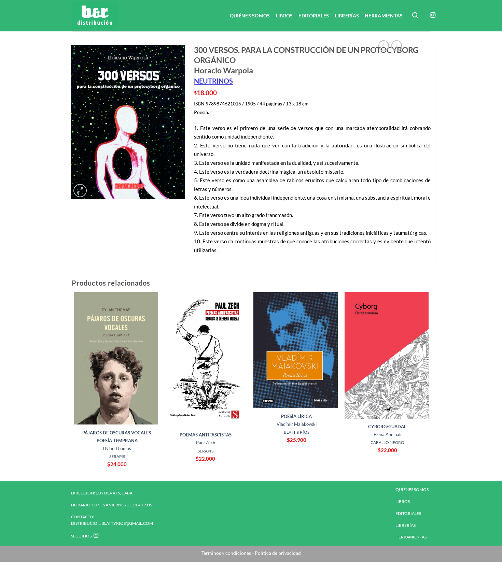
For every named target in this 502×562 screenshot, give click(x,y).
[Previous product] (396, 45)
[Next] (428, 385)
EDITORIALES (313, 15)
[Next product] (383, 45)
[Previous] (72, 385)
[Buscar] (415, 16)
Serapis (117, 456)
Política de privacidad (277, 553)
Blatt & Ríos (296, 432)
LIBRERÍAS (347, 15)
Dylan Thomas (117, 440)
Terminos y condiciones (226, 553)
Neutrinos (213, 81)
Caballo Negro (387, 442)
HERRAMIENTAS (384, 15)
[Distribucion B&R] (106, 15)
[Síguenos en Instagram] (432, 15)
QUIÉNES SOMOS (250, 15)
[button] (80, 190)
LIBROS (284, 15)
